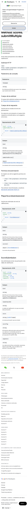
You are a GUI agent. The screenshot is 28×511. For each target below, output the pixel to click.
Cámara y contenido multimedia (9, 403)
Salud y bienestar (5, 400)
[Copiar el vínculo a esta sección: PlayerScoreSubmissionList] (2, 198)
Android (3, 375)
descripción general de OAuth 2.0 (10, 189)
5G (2, 407)
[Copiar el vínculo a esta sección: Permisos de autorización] (20, 171)
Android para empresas (6, 377)
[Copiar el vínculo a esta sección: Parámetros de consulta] (19, 74)
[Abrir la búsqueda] (16, 2)
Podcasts (3, 389)
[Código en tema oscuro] (26, 125)
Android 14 (3, 437)
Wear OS (3, 416)
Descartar (14, 23)
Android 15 (3, 434)
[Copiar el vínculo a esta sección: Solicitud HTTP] (12, 63)
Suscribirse (24, 503)
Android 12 (3, 441)
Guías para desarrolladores (7, 452)
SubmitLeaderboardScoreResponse (12, 162)
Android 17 (3, 429)
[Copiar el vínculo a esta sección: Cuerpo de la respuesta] (18, 105)
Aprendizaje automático (7, 398)
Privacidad (3, 405)
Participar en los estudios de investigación (11, 473)
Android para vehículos (6, 421)
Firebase (3, 487)
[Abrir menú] (2, 2)
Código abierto (4, 382)
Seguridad (3, 380)
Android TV (3, 423)
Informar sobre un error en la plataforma (10, 466)
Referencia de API (5, 455)
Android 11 (3, 444)
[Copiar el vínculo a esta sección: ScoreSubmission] (17, 258)
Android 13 (3, 439)
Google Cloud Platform (6, 490)
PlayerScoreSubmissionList (11, 101)
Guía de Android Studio (6, 450)
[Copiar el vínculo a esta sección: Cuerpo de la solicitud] (17, 96)
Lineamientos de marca (18, 497)
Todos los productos (6, 492)
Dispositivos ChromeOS (6, 418)
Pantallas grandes (5, 414)
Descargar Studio (5, 457)
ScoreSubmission (14, 217)
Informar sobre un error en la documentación (11, 468)
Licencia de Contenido (13, 358)
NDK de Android (5, 460)
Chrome (3, 485)
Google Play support (6, 471)
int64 (9, 317)
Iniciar (14, 28)
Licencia (10, 497)
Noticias (3, 385)
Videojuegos (4, 396)
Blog (2, 387)
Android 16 (3, 432)
